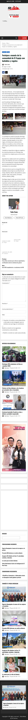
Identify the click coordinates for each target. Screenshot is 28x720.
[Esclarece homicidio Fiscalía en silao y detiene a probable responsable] (14, 402)
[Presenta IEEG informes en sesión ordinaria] (14, 618)
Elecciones (6, 624)
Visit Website (8, 218)
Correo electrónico (7, 309)
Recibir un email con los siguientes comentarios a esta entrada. (11, 329)
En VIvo (24, 38)
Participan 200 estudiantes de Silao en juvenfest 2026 (12, 365)
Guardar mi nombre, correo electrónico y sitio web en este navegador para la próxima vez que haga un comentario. (14, 322)
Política (15, 624)
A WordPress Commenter (8, 575)
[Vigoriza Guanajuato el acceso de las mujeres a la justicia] (14, 594)
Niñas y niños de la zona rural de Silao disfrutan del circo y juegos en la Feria (19, 236)
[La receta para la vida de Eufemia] (14, 664)
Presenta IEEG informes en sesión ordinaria (12, 553)
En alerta (6, 384)
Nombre (5, 303)
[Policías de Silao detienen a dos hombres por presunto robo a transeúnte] (14, 378)
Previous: (13, 261)
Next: (13, 266)
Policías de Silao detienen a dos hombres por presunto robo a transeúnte (13, 389)
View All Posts (19, 218)
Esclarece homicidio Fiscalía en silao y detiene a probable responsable (12, 413)
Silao (8, 52)
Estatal (5, 600)
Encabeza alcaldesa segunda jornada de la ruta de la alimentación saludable (7, 236)
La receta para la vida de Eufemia (9, 561)
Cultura (4, 52)
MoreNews (23, 716)
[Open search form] (16, 38)
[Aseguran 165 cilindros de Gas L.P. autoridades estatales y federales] (14, 640)
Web (3, 315)
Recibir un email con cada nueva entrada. (14, 333)
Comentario (6, 283)
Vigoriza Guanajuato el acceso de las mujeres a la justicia (14, 605)
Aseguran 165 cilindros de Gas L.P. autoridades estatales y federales (11, 651)
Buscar (4, 534)
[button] (2, 37)
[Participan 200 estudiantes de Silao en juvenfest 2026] (14, 354)
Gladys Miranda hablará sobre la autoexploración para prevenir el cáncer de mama (7, 247)
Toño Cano (7, 64)
